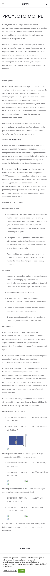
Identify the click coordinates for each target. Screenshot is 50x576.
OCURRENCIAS (15, 140)
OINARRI (5, 140)
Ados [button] (22, 571)
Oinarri (22, 146)
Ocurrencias (22, 169)
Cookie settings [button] (10, 571)
